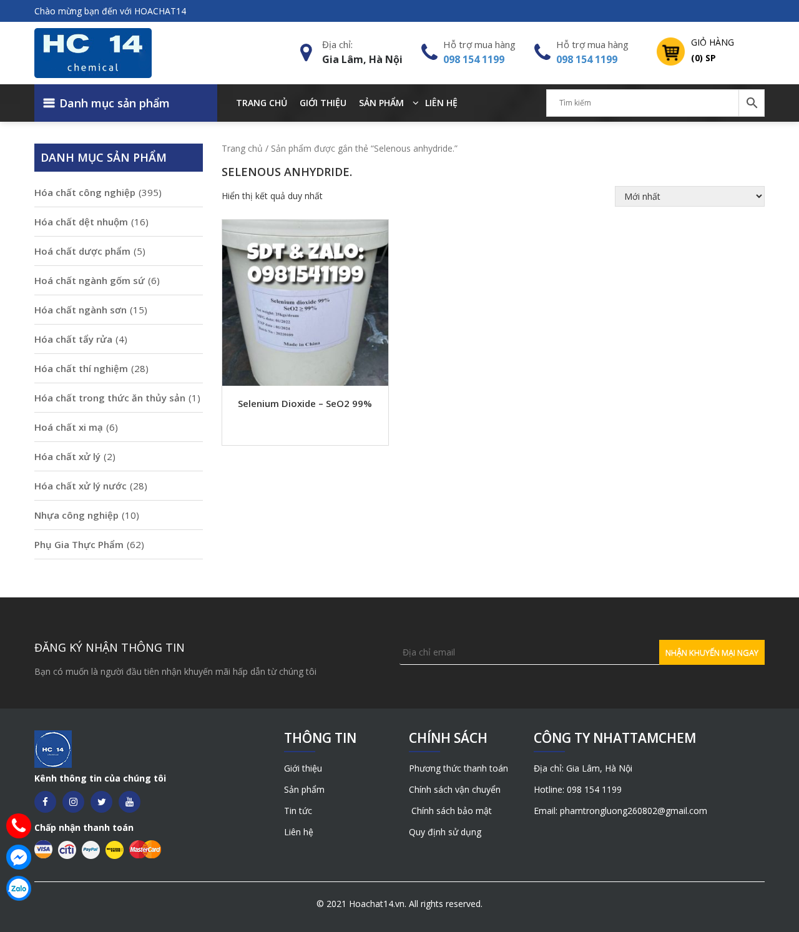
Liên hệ (441, 103)
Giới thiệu (323, 103)
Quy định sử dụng (445, 832)
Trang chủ (261, 103)
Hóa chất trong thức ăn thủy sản (109, 397)
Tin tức (298, 811)
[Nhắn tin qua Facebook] (18, 857)
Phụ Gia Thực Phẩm (79, 544)
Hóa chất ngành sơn (80, 309)
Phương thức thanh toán (458, 768)
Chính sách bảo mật (450, 811)
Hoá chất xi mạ (68, 427)
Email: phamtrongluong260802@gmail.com (620, 811)
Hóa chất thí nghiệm (81, 368)
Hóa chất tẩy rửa (73, 339)
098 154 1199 (473, 59)
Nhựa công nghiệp (76, 515)
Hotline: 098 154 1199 (578, 789)
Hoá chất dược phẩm (82, 251)
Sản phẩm (381, 103)
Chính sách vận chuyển (455, 789)
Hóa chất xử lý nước (80, 485)
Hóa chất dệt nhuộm (81, 221)
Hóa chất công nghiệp (84, 192)
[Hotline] (18, 825)
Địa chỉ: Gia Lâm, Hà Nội (583, 768)
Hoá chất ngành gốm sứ (89, 280)
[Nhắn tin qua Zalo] (18, 888)
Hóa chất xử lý (67, 456)
